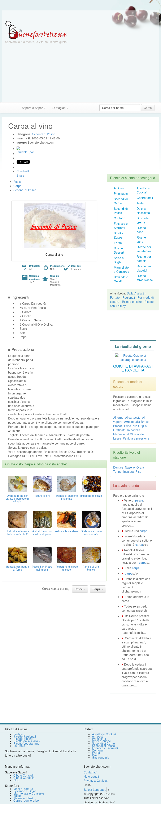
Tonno (117, 471)
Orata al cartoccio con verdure (91, 532)
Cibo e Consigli (23, 775)
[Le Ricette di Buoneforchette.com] (36, 30)
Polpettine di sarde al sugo (67, 568)
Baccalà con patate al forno (17, 568)
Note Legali (91, 776)
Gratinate (119, 430)
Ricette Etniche (23, 739)
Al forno (118, 417)
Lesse (117, 438)
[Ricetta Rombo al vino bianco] (91, 554)
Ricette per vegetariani (144, 249)
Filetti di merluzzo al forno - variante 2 (18, 532)
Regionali (128, 297)
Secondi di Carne (121, 201)
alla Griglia (140, 426)
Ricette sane (141, 239)
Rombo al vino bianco (91, 568)
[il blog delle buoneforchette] (74, 105)
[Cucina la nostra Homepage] (4, 107)
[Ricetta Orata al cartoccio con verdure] (91, 519)
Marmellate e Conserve (121, 269)
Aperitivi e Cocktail (143, 190)
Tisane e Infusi (23, 798)
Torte (140, 203)
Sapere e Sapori (32, 108)
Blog (16, 780)
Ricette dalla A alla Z (27, 741)
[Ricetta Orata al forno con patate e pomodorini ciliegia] (17, 483)
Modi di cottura (23, 789)
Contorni (119, 218)
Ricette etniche (132, 301)
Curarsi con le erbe (26, 800)
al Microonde (135, 434)
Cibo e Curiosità (24, 778)
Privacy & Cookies (96, 780)
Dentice (118, 467)
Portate (115, 297)
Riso (138, 471)
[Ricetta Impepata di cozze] (91, 483)
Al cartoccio (132, 417)
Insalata (128, 471)
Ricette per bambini (144, 258)
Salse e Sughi (119, 260)
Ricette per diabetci (144, 268)
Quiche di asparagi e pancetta (133, 368)
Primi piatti (121, 193)
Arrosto (129, 421)
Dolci (95, 755)
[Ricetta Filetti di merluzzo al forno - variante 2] (17, 519)
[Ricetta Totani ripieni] (42, 483)
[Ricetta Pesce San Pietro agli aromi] (42, 554)
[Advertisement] (80, 73)
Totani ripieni (42, 496)
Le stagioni (59, 108)
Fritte (127, 426)
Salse (17, 795)
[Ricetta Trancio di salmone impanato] (66, 483)
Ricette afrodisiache (145, 278)
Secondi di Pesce (121, 210)
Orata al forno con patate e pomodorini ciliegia (17, 498)
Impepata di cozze (91, 496)
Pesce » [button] (80, 589)
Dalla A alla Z (135, 293)
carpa (143, 531)
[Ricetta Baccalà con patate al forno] (17, 554)
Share (21, 175)
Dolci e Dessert (119, 250)
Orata (140, 467)
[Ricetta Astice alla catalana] (66, 519)
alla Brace (142, 421)
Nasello (130, 467)
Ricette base (141, 230)
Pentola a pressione (136, 438)
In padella (133, 430)
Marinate (119, 434)
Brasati (117, 426)
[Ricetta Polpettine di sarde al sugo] (66, 554)
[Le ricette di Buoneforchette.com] (80, 15)
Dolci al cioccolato (143, 210)
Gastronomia (145, 198)
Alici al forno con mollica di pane (42, 532)
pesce (139, 500)
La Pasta (19, 746)
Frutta (118, 243)
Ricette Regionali (24, 736)
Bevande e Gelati (121, 279)
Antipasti (119, 188)
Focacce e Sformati (121, 225)
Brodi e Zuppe (118, 235)
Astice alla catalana (66, 531)
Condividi (23, 171)
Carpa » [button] (97, 589)
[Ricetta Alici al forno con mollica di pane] (42, 519)
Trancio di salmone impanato (67, 497)
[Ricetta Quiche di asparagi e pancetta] (133, 357)
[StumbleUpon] (18, 148)
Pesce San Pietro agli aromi (42, 568)
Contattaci (90, 772)
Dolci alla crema (143, 220)
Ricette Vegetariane (26, 743)
